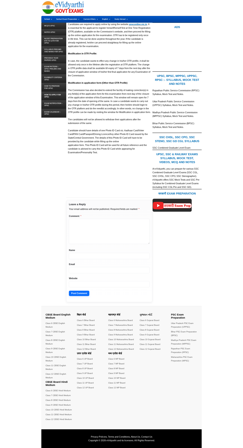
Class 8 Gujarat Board (149, 330)
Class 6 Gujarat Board (149, 320)
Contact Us (146, 437)
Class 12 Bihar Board (86, 349)
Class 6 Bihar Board (86, 320)
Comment (75, 216)
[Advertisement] (109, 177)
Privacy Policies (99, 437)
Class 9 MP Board (116, 373)
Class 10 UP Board (85, 378)
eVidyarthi (111, 440)
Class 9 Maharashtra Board (120, 335)
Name (72, 250)
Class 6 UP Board (85, 359)
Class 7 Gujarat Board (149, 325)
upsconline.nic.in (138, 24)
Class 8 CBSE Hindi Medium (58, 400)
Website (73, 278)
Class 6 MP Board (116, 359)
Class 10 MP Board (116, 378)
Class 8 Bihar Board (86, 330)
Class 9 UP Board (85, 373)
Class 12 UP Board (85, 387)
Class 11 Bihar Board (86, 344)
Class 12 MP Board (116, 387)
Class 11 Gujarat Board (150, 344)
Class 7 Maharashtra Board (120, 325)
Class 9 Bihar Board (86, 335)
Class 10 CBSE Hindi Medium (59, 410)
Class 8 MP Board (116, 368)
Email (72, 264)
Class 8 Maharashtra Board (120, 330)
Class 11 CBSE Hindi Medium (59, 414)
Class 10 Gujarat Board (150, 339)
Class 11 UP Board (85, 383)
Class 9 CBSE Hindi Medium (58, 405)
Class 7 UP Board (85, 364)
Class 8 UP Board (85, 368)
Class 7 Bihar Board (86, 325)
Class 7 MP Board (116, 364)
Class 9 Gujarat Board (149, 335)
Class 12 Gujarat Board (150, 349)
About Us (135, 437)
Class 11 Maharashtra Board (121, 344)
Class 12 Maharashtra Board (121, 349)
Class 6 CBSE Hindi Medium (58, 390)
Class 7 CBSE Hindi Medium (58, 395)
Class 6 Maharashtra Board (120, 320)
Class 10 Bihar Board (86, 339)
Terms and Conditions (119, 437)
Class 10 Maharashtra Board (121, 339)
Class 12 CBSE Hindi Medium (59, 419)
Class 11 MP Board (116, 383)
